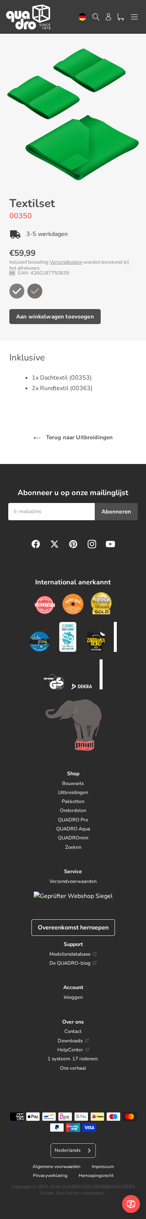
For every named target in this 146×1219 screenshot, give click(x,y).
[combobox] (82, 17)
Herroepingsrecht (96, 1175)
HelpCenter (70, 1049)
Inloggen (73, 997)
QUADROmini (73, 838)
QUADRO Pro (73, 820)
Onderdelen (73, 810)
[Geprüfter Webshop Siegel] (73, 896)
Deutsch (82, 17)
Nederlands (67, 1150)
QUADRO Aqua (73, 829)
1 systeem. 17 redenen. (73, 1058)
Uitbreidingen (73, 792)
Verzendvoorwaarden (73, 881)
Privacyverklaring (50, 1175)
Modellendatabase (70, 954)
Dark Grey (34, 291)
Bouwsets (73, 783)
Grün (16, 291)
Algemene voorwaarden (56, 1166)
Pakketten (73, 801)
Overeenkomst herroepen (73, 927)
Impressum (103, 1166)
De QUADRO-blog (70, 963)
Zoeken (73, 847)
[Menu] (134, 17)
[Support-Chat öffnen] (131, 1204)
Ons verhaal (73, 1068)
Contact (73, 1031)
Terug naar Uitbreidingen (79, 437)
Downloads (70, 1040)
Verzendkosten (66, 262)
